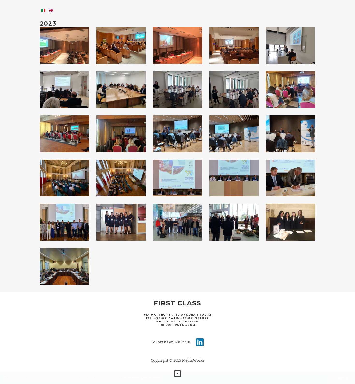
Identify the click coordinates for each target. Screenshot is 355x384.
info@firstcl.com (177, 325)
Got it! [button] (343, 378)
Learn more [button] (150, 378)
